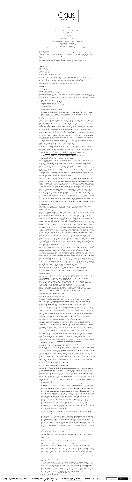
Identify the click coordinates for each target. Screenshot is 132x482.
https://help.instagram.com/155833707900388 (55, 473)
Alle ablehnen (112, 479)
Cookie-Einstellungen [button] (99, 479)
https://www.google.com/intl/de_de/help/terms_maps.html (53, 365)
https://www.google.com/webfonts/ (85, 370)
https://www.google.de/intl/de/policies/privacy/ (53, 459)
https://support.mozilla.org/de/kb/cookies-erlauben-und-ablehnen (60, 154)
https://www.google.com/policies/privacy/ (83, 379)
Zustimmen (123, 479)
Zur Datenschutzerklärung (74, 480)
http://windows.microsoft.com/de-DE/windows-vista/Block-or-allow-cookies (67, 152)
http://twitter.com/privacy (55, 427)
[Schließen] (130, 479)
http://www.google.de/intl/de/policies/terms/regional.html (53, 362)
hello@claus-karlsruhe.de (68, 38)
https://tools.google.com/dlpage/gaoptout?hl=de (69, 341)
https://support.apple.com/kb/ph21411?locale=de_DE (58, 157)
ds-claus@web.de (48, 91)
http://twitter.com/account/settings (52, 431)
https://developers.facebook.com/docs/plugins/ (55, 408)
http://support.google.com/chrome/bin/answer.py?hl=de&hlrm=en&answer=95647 (65, 155)
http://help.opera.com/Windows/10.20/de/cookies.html (59, 158)
